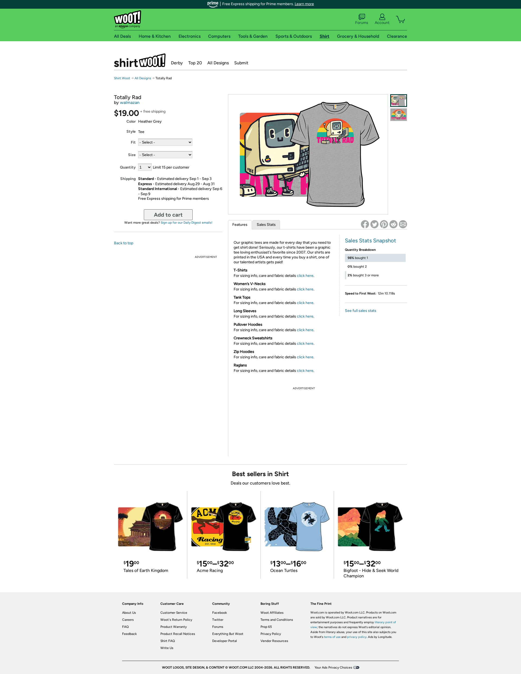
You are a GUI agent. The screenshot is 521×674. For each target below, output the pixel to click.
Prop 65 (266, 627)
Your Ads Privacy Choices (333, 667)
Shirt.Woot (140, 60)
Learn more (304, 4)
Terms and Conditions (276, 620)
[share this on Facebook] (365, 224)
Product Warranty (173, 627)
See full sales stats (360, 310)
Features (239, 224)
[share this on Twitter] (374, 224)
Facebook (219, 613)
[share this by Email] (403, 224)
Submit (241, 62)
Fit (133, 142)
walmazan (129, 102)
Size (132, 155)
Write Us (166, 648)
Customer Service (173, 613)
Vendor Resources (274, 641)
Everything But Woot (227, 634)
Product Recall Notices (177, 634)
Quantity (128, 167)
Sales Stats (266, 224)
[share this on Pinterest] (384, 224)
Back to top (123, 243)
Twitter (217, 620)
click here (305, 275)
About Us (129, 613)
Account (382, 22)
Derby (177, 62)
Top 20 (195, 62)
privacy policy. (357, 637)
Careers (128, 620)
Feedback (129, 634)
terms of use (332, 637)
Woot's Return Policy (176, 620)
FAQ (125, 627)
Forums (361, 22)
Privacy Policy (270, 634)
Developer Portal (224, 641)
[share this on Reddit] (393, 224)
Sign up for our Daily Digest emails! (186, 222)
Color (131, 121)
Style (131, 131)
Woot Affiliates (272, 613)
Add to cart (168, 214)
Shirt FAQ (167, 641)
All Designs (218, 62)
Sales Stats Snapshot (370, 240)
